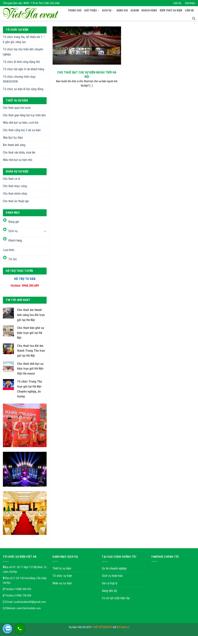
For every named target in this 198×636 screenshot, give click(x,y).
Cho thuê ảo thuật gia (16, 201)
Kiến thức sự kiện (171, 10)
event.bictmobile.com (29, 608)
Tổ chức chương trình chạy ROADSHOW (19, 79)
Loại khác (9, 250)
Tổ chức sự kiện (62, 576)
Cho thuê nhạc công (15, 186)
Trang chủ (74, 10)
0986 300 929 (23, 589)
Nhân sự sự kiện (62, 583)
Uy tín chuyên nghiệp (114, 568)
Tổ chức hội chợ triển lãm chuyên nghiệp (23, 51)
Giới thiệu (190, 3)
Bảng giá (122, 10)
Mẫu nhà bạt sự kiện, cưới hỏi (20, 122)
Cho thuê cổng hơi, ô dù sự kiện (22, 130)
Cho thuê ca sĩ (11, 179)
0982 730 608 (23, 595)
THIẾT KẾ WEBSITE (103, 627)
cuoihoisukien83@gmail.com (30, 602)
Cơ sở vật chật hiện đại (116, 598)
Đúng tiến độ (109, 591)
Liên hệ (177, 3)
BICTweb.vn (123, 627)
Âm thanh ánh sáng (14, 145)
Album (135, 10)
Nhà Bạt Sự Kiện (13, 137)
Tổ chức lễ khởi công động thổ (21, 62)
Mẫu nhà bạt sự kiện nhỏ (17, 160)
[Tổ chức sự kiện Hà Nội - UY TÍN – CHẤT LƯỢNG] (30, 13)
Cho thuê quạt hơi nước (17, 108)
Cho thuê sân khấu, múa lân (19, 152)
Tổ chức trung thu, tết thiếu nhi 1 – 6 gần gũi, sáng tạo (24, 39)
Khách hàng (149, 10)
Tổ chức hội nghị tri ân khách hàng (23, 69)
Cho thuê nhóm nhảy (15, 193)
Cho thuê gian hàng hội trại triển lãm (24, 115)
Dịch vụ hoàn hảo (112, 576)
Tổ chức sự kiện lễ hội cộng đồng (23, 89)
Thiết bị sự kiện (61, 568)
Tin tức (12, 259)
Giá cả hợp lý (109, 583)
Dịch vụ (106, 10)
